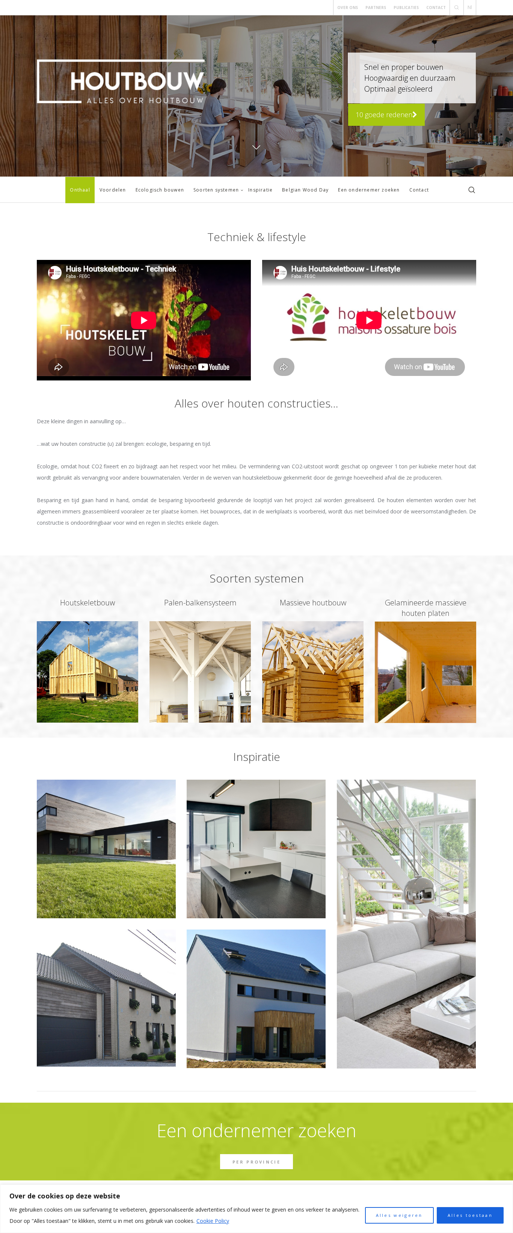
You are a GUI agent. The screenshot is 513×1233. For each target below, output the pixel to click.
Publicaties (406, 7)
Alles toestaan (470, 1215)
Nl (470, 7)
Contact (436, 7)
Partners (375, 7)
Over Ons (347, 7)
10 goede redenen (384, 114)
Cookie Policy (212, 1220)
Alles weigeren (399, 1215)
